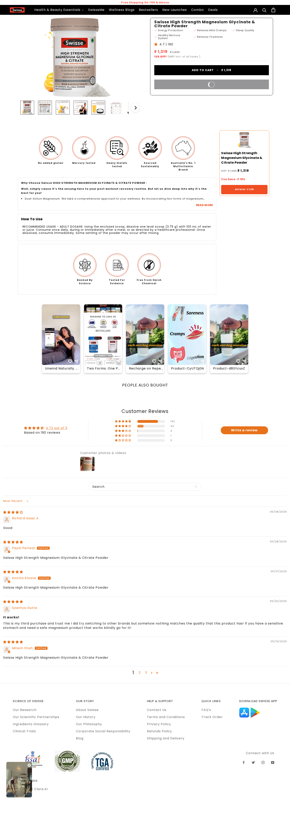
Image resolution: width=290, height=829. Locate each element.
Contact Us (157, 710)
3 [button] (146, 672)
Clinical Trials (24, 731)
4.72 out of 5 (56, 428)
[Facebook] (243, 762)
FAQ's (206, 710)
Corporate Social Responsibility (103, 731)
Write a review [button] (244, 430)
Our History (85, 717)
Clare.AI (41, 789)
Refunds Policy (159, 731)
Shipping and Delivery (165, 738)
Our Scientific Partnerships (36, 717)
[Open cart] (273, 10)
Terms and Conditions (166, 717)
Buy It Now (187, 84)
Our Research (24, 710)
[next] (135, 107)
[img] (13, 512)
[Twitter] (253, 762)
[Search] (264, 10)
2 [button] (140, 672)
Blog (79, 738)
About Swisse (87, 710)
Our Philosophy (89, 724)
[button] (123, 421)
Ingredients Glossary (31, 724)
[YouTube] (272, 762)
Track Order (212, 717)
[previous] (13, 107)
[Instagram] (263, 762)
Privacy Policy (159, 724)
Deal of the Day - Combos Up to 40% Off (145, 2)
